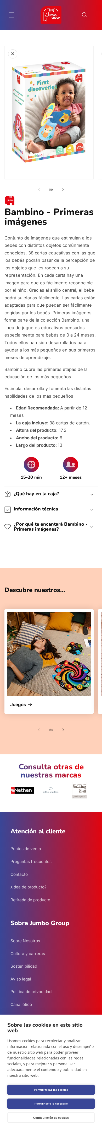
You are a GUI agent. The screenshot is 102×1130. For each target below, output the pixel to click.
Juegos (18, 704)
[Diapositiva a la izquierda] (39, 189)
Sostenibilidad (23, 966)
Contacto (19, 874)
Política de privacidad (31, 991)
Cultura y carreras (27, 953)
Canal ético (21, 1004)
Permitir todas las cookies (51, 1089)
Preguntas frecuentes (31, 861)
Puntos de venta (25, 848)
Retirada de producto (30, 899)
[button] (11, 15)
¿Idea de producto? (28, 886)
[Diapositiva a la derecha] (63, 189)
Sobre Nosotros (25, 940)
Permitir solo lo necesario (51, 1103)
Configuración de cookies (51, 1117)
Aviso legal (20, 979)
